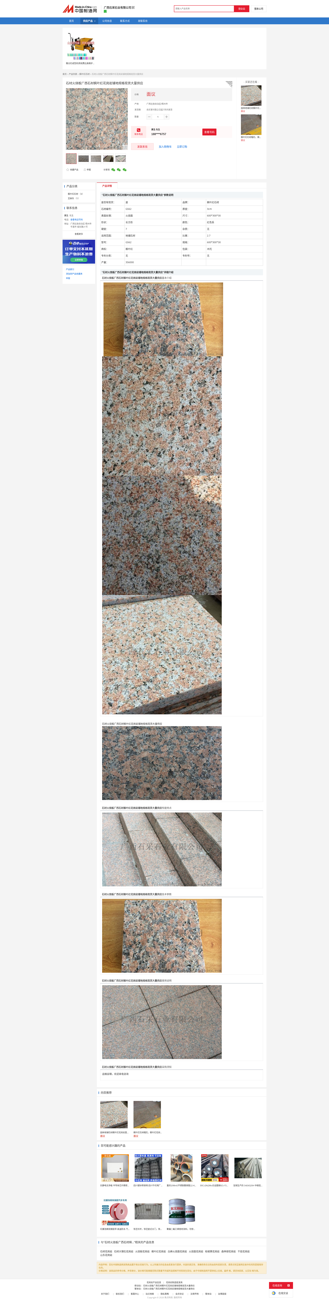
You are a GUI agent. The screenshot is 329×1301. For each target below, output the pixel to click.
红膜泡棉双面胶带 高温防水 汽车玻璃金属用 (120, 1229)
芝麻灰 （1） (74, 198)
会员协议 (179, 1293)
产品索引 (70, 269)
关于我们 (105, 1293)
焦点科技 (168, 1297)
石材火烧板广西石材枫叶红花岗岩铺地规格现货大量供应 (169, 1285)
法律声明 (194, 1293)
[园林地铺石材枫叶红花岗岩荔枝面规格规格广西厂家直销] (251, 95)
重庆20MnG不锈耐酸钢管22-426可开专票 (186, 1185)
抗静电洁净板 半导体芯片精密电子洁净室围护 (121, 1185)
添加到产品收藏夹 (74, 273)
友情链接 (222, 1293)
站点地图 (150, 1293)
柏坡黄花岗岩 (212, 1251)
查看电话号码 (76, 219)
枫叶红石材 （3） (76, 194)
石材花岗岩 (106, 1251)
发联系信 (142, 146)
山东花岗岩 (106, 1255)
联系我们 (120, 1293)
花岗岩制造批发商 (174, 1282)
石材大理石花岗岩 (123, 1251)
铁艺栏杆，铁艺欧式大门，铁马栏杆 (149, 1229)
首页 (65, 74)
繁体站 (208, 1293)
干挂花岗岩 (244, 1251)
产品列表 (73, 74)
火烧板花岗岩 (142, 1251)
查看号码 (209, 132)
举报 (89, 169)
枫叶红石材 (84, 74)
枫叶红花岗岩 (158, 1251)
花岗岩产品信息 (154, 1282)
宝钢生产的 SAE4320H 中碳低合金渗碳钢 (252, 1185)
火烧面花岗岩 (196, 1251)
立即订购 (182, 146)
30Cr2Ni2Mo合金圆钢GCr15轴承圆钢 (217, 1185)
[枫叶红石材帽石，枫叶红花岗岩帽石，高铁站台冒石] (251, 124)
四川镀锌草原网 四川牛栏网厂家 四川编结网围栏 (155, 1185)
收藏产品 (74, 169)
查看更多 (79, 234)
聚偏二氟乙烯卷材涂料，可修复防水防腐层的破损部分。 (192, 1229)
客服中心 (135, 1293)
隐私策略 (165, 1293)
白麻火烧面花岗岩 (177, 1251)
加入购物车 (165, 146)
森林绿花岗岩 (228, 1251)
